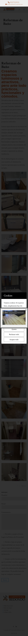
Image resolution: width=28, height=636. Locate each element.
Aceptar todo (14, 339)
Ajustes (14, 329)
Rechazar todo (14, 334)
